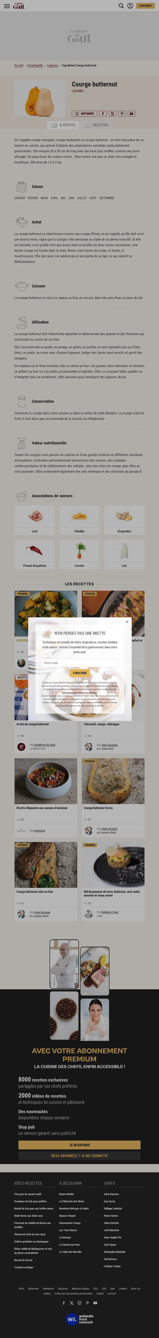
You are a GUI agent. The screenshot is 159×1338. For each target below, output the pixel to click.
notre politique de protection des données (79, 692)
